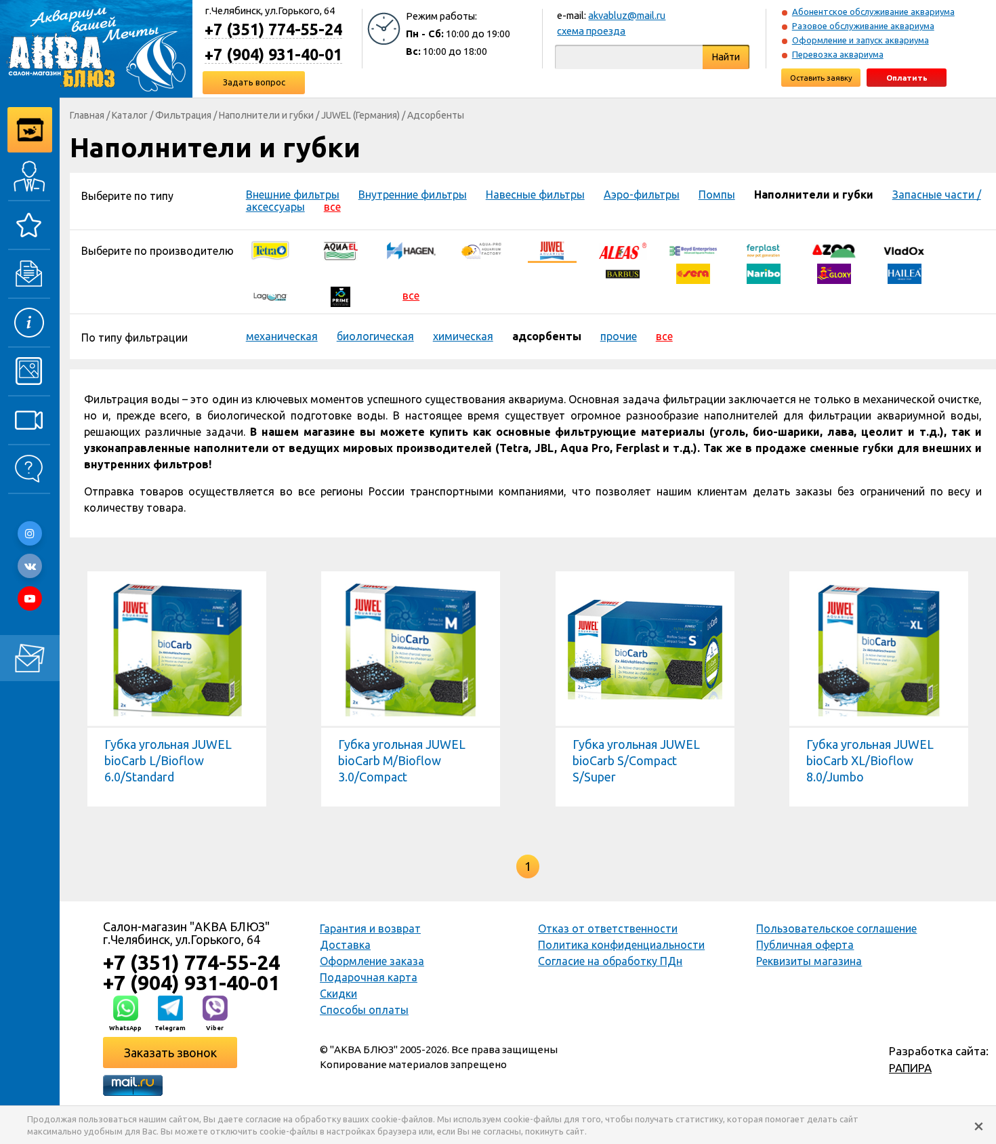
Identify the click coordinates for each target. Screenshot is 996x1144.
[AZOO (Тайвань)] (834, 249)
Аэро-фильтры (642, 194)
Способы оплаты (364, 1010)
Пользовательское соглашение (836, 928)
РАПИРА (910, 1067)
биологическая (375, 336)
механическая (282, 336)
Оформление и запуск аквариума (860, 40)
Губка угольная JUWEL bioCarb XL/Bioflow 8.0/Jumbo (870, 760)
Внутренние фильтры (412, 194)
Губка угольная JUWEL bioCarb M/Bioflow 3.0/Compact (401, 760)
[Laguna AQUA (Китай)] (270, 295)
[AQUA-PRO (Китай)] (481, 249)
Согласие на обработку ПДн (610, 961)
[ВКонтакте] (30, 566)
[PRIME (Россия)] (340, 295)
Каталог (130, 115)
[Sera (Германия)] (693, 272)
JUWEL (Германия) (360, 115)
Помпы (717, 194)
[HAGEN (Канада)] (411, 249)
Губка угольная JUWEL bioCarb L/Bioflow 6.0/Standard (168, 760)
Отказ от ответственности (608, 928)
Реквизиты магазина (809, 961)
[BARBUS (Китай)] (622, 272)
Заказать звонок (170, 1052)
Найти (725, 56)
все (332, 207)
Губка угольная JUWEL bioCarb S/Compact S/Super (636, 760)
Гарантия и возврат (370, 928)
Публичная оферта (805, 945)
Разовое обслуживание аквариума (863, 25)
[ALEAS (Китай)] (622, 249)
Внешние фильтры (292, 194)
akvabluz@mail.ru (626, 15)
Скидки (338, 993)
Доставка (345, 945)
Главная (87, 115)
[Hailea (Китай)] (904, 272)
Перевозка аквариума (838, 54)
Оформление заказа (372, 961)
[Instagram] (30, 533)
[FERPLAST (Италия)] (763, 249)
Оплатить (907, 77)
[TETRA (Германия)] (270, 249)
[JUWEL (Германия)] (552, 249)
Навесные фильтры (535, 194)
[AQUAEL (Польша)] (340, 249)
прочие (618, 336)
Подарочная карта (368, 977)
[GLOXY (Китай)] (834, 272)
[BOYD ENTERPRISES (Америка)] (693, 249)
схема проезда (591, 31)
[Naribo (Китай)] (763, 272)
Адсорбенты (435, 115)
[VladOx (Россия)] (904, 249)
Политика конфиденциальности (621, 945)
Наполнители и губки (266, 115)
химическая (463, 336)
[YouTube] (30, 598)
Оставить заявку (821, 77)
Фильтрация (183, 115)
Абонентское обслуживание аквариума (873, 11)
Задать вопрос (254, 82)
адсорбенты (546, 336)
